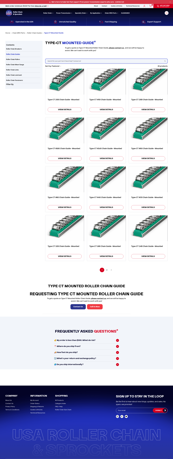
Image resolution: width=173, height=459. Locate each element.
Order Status (35, 403)
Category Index (60, 403)
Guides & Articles (36, 410)
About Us (8, 400)
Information (38, 396)
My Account (34, 400)
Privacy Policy (10, 407)
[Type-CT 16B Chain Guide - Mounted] (106, 228)
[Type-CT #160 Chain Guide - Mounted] (64, 130)
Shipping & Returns (37, 407)
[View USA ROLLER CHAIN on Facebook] (121, 416)
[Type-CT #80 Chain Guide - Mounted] (148, 130)
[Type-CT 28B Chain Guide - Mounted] (148, 81)
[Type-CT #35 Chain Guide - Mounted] (148, 179)
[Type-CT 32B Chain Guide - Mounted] (64, 228)
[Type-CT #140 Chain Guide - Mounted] (106, 130)
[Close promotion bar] (170, 2)
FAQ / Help (59, 407)
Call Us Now (95, 307)
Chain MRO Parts (18, 33)
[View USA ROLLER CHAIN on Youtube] (126, 416)
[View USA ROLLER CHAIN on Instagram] (117, 416)
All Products (59, 400)
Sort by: (52, 66)
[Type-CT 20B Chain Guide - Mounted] (64, 81)
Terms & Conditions (12, 410)
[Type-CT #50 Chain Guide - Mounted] (106, 81)
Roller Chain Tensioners (14, 80)
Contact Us (78, 307)
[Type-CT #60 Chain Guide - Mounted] (64, 179)
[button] (166, 13)
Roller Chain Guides (34, 33)
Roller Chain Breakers (14, 49)
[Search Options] (166, 61)
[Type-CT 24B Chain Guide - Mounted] (148, 228)
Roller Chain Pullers (13, 59)
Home (7, 33)
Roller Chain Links (12, 70)
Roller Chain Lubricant (14, 75)
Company (11, 396)
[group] (86, 2)
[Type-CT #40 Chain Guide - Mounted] (106, 179)
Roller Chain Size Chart (63, 410)
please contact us (116, 48)
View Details (64, 109)
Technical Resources (37, 413)
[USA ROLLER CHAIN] (14, 13)
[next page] (111, 270)
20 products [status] (163, 66)
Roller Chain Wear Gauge (15, 65)
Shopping (61, 396)
